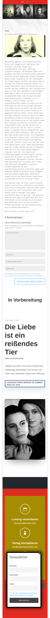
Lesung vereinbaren (25, 519)
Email (12, 584)
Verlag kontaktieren (25, 543)
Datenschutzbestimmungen (12, 276)
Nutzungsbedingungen (29, 276)
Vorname (13, 566)
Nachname (14, 575)
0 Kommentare (32, 34)
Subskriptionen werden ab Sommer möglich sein (25, 384)
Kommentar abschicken (30, 281)
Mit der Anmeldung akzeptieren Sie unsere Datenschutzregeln (24, 594)
